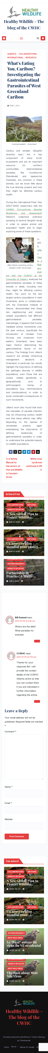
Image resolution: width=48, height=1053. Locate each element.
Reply (37, 641)
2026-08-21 (15, 889)
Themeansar (25, 1040)
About (14, 1046)
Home (6, 1047)
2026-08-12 (15, 950)
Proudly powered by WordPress (16, 1037)
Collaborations (28, 54)
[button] (38, 38)
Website (9, 819)
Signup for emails (27, 1047)
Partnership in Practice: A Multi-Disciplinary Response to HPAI (23, 578)
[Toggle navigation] (21, 38)
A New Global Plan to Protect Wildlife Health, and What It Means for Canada (22, 519)
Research (31, 57)
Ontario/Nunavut (16, 564)
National (31, 505)
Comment (10, 731)
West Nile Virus (15, 938)
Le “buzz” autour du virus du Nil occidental (24, 944)
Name (9, 786)
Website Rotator (15, 510)
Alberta (11, 54)
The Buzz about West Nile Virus (22, 974)
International (15, 57)
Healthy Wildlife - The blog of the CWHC (24, 1017)
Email (8, 803)
